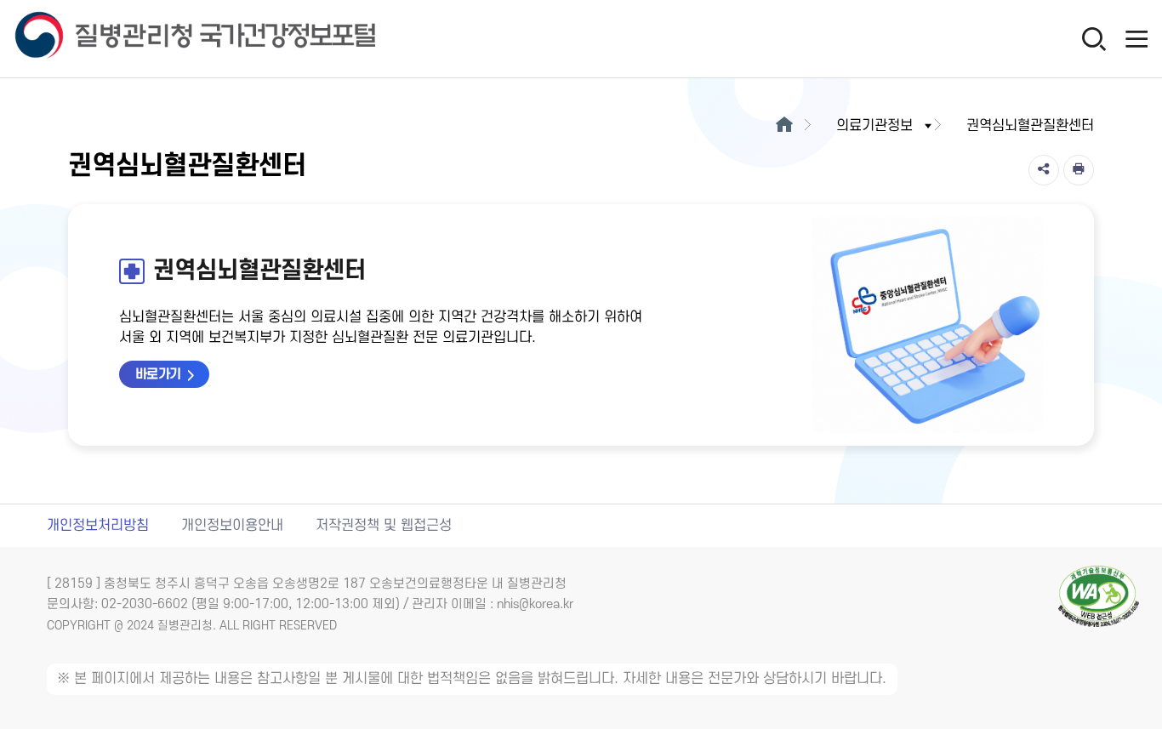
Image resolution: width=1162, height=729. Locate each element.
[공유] (1043, 170)
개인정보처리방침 (98, 525)
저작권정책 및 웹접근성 (384, 525)
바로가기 (158, 374)
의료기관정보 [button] (874, 126)
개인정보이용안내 (232, 525)
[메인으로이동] (784, 126)
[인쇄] (1078, 170)
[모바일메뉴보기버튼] (1136, 38)
